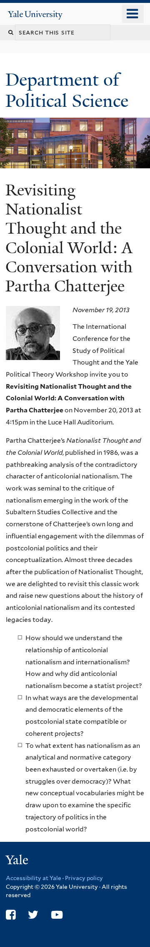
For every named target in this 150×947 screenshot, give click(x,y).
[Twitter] (33, 914)
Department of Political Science (69, 90)
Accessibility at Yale (33, 878)
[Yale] (18, 861)
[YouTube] (56, 914)
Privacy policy (84, 878)
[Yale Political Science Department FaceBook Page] (10, 914)
